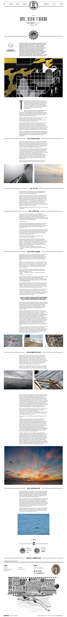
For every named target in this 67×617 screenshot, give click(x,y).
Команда (5, 567)
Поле (33, 15)
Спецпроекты (6, 570)
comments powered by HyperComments (10, 560)
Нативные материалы (8, 569)
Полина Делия (29, 550)
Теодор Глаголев (22, 569)
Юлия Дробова (43, 549)
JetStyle (16, 615)
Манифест (20, 567)
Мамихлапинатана (59, 615)
